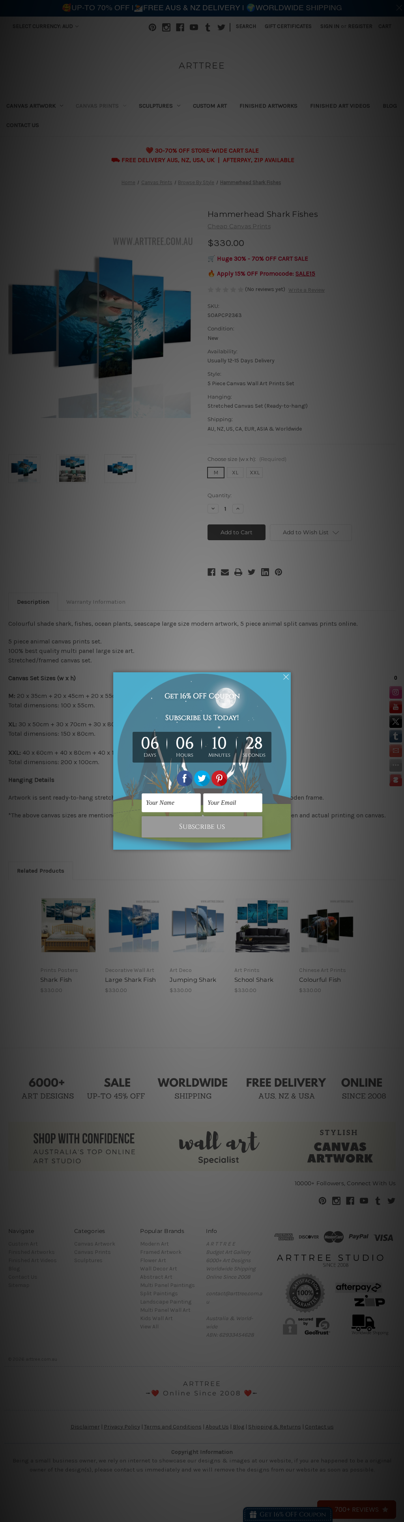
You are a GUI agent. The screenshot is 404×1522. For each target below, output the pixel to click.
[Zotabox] (286, 842)
